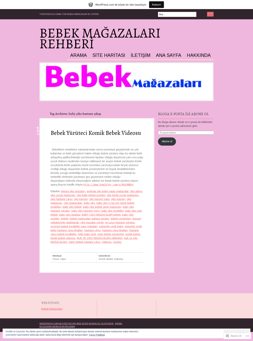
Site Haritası (108, 55)
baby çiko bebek (72, 206)
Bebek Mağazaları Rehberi (100, 38)
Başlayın (156, 4)
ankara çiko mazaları (73, 191)
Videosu (106, 242)
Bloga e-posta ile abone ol (183, 113)
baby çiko (89, 203)
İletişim (140, 55)
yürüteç (117, 242)
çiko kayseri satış (99, 199)
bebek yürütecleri (121, 218)
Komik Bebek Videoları (111, 259)
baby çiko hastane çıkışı (85, 210)
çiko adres (136, 191)
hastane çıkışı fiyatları (115, 230)
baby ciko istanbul (69, 214)
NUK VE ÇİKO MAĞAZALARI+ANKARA (99, 238)
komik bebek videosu (63, 238)
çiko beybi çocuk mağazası (123, 195)
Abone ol (167, 141)
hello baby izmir (87, 234)
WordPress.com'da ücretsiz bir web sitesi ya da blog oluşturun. (76, 323)
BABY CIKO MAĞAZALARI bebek (101, 214)
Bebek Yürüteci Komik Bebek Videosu (96, 133)
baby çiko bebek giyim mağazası (102, 206)
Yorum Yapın (59, 259)
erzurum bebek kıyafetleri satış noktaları (74, 226)
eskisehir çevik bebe (111, 226)
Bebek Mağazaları (52, 308)
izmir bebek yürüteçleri (111, 234)
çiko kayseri (81, 199)
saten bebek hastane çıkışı (84, 242)
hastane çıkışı (92, 230)
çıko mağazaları (73, 203)
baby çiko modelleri (112, 210)
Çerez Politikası (97, 335)
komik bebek (133, 234)
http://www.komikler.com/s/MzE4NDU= (108, 184)
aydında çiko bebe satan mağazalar (108, 191)
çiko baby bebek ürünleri (91, 195)
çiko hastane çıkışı (61, 199)
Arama (78, 55)
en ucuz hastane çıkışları (120, 222)
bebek (64, 218)
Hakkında (199, 55)
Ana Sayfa (168, 55)
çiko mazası (118, 199)
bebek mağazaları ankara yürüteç (89, 218)
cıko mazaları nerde (92, 222)
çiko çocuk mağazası (63, 195)
